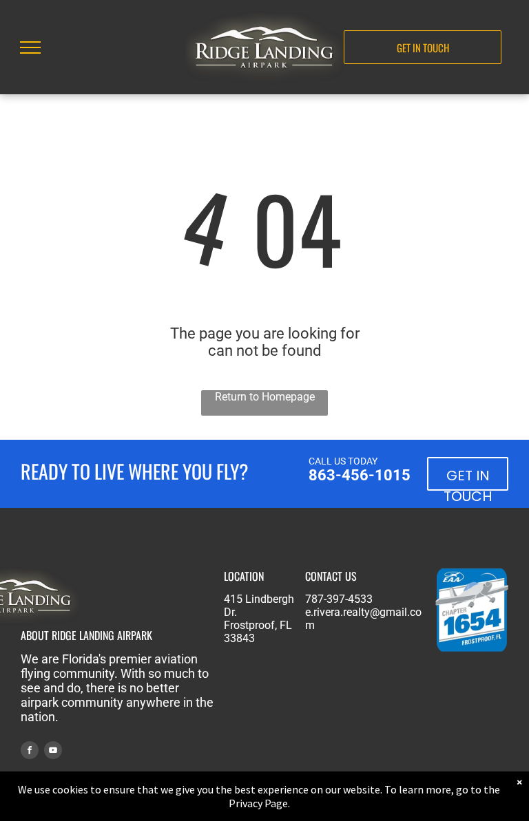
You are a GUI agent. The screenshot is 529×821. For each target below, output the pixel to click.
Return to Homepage (265, 396)
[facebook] (30, 752)
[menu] (30, 47)
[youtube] (53, 752)
